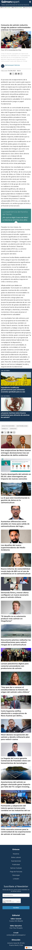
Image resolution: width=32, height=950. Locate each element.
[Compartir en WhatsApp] (21, 73)
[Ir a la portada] (14, 2)
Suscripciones (16, 861)
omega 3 (5, 428)
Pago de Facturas (16, 871)
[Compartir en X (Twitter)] (13, 73)
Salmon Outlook (16, 868)
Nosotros (26, 5)
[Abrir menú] (30, 1)
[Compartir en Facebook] (10, 73)
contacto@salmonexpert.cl (16, 935)
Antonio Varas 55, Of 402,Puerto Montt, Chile (16, 944)
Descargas (16, 875)
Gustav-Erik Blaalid (16, 921)
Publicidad (16, 864)
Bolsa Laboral (6, 5)
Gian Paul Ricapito (16, 928)
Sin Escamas (19, 5)
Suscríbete (16, 907)
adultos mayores (8, 426)
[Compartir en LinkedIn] (16, 73)
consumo (13, 428)
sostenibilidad (22, 426)
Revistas (12, 5)
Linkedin (16, 878)
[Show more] (16, 222)
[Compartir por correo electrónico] (18, 73)
